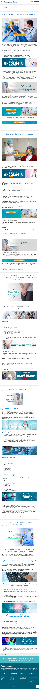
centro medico (5, 648)
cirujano (20, 648)
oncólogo (21, 263)
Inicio (1, 654)
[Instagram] (37, 1)
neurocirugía (9, 649)
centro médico (10, 648)
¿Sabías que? (6, 432)
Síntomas (5, 321)
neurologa (17, 649)
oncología (26, 101)
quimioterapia (21, 269)
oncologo (17, 269)
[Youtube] (38, 1)
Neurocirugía (5, 647)
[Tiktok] (35, 1)
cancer (4, 127)
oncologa (10, 269)
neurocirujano (13, 649)
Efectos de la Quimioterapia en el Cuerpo (19, 134)
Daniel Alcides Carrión (33, 648)
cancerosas (7, 306)
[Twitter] (31, 686)
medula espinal (4, 649)
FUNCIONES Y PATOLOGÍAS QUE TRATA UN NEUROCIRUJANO (19, 523)
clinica (22, 648)
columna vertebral (26, 648)
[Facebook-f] (34, 1)
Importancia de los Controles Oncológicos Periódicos (19, 14)
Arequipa (4, 269)
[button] (32, 2)
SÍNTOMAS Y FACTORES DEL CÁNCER (19, 389)
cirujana (17, 648)
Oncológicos (21, 117)
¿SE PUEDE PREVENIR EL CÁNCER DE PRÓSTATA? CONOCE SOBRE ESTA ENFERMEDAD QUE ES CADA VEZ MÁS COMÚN (19, 277)
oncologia (7, 127)
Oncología (4, 126)
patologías (31, 649)
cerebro (14, 648)
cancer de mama (8, 516)
